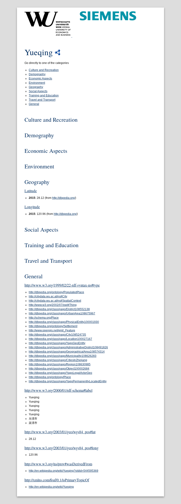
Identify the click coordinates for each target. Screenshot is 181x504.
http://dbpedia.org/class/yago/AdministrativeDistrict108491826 (68, 347)
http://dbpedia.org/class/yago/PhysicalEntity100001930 (64, 322)
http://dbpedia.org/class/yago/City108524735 (57, 334)
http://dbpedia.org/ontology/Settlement (53, 326)
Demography (37, 74)
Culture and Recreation (44, 70)
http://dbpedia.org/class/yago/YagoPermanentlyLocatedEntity (68, 381)
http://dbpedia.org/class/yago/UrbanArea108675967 (62, 313)
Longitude (32, 206)
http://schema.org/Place (44, 317)
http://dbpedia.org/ (63, 198)
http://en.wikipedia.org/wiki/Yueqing (51, 486)
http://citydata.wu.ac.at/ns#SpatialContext (55, 300)
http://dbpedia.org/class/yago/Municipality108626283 (62, 356)
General (34, 104)
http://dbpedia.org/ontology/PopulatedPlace (56, 292)
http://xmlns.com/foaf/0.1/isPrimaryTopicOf (57, 479)
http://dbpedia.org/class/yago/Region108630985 (59, 364)
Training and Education (44, 95)
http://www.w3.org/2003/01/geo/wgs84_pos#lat (60, 431)
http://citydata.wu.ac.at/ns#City (48, 296)
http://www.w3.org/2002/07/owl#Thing (53, 305)
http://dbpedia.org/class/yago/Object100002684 (59, 368)
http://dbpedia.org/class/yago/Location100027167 (60, 339)
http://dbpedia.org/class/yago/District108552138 (59, 309)
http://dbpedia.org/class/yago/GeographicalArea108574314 (67, 351)
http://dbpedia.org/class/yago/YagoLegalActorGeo (60, 373)
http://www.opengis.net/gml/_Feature (52, 330)
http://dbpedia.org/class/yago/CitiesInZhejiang (58, 360)
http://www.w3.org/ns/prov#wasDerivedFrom (58, 463)
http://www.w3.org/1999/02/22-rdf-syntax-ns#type (62, 285)
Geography (36, 87)
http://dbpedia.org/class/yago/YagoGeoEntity (57, 343)
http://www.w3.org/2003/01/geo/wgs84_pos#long (62, 447)
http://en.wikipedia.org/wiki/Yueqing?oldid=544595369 (63, 470)
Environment (37, 82)
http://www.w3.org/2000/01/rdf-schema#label (58, 390)
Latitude (31, 190)
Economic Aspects (40, 78)
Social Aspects (38, 91)
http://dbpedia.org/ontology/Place (50, 377)
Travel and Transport (42, 99)
